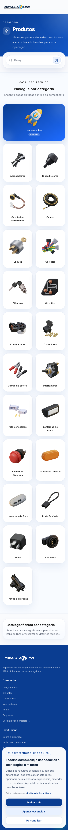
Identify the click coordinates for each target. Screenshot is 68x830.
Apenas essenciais (34, 811)
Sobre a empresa (12, 736)
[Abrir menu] (62, 7)
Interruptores (10, 704)
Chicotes (8, 692)
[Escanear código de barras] (57, 60)
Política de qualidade (14, 742)
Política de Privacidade (39, 793)
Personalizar (34, 820)
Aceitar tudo (34, 802)
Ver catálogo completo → (16, 720)
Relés (6, 709)
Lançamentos (10, 687)
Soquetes (8, 715)
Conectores (9, 698)
